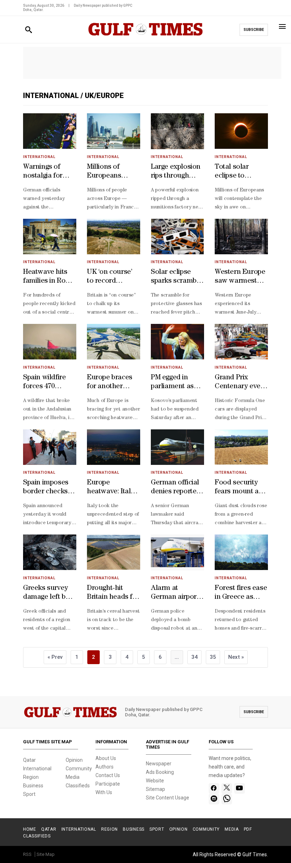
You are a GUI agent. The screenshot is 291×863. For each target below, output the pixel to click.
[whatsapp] (227, 799)
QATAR (48, 829)
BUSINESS (133, 829)
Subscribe (253, 30)
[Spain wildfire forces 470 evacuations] (49, 342)
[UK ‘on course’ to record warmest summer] (113, 237)
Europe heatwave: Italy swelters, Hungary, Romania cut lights (110, 487)
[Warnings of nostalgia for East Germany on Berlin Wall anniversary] (49, 131)
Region (31, 777)
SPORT (156, 829)
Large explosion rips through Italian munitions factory (177, 172)
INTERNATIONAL (78, 829)
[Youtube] (239, 788)
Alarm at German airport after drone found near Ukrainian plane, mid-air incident (176, 593)
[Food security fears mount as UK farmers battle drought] (241, 447)
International (52, 95)
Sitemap (155, 789)
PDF (248, 829)
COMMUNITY (206, 829)
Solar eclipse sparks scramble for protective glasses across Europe (176, 277)
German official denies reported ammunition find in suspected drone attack (177, 487)
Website (155, 780)
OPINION (178, 829)
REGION (109, 829)
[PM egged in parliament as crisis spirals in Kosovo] (177, 342)
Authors (104, 767)
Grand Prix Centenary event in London (241, 382)
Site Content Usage (167, 797)
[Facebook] (213, 788)
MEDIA (232, 829)
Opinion (74, 760)
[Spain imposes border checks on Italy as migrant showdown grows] (49, 447)
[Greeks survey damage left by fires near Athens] (49, 552)
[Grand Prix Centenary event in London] (241, 342)
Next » (236, 657)
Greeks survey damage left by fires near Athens (46, 593)
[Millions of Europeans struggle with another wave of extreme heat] (113, 131)
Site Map (46, 854)
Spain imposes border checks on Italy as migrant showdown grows (45, 487)
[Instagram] (213, 799)
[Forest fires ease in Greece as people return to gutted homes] (241, 552)
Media (72, 777)
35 (213, 657)
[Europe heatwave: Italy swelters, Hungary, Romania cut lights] (113, 447)
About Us (105, 758)
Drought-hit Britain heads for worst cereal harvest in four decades (113, 593)
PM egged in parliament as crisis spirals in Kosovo (174, 382)
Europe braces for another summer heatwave (109, 382)
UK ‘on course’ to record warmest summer (109, 277)
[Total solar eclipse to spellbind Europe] (241, 131)
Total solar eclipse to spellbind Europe (241, 172)
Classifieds (78, 785)
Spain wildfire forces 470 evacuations (44, 382)
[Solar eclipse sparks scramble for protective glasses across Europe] (177, 237)
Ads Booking (160, 772)
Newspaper (158, 763)
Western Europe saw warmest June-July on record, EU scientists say (240, 277)
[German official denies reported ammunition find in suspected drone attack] (177, 447)
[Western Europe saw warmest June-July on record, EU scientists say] (241, 237)
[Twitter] (226, 788)
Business (33, 785)
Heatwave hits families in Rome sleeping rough (49, 277)
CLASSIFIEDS (37, 836)
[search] (28, 30)
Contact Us (107, 775)
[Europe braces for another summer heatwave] (113, 342)
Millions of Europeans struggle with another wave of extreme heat (112, 172)
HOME (29, 829)
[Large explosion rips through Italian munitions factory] (177, 131)
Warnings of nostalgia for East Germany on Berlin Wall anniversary (45, 172)
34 (194, 657)
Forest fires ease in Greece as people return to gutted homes (241, 593)
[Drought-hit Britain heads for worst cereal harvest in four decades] (113, 552)
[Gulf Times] (145, 36)
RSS (27, 854)
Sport (29, 794)
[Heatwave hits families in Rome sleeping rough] (49, 237)
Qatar (29, 760)
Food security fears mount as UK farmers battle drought (238, 487)
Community (79, 768)
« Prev (55, 657)
